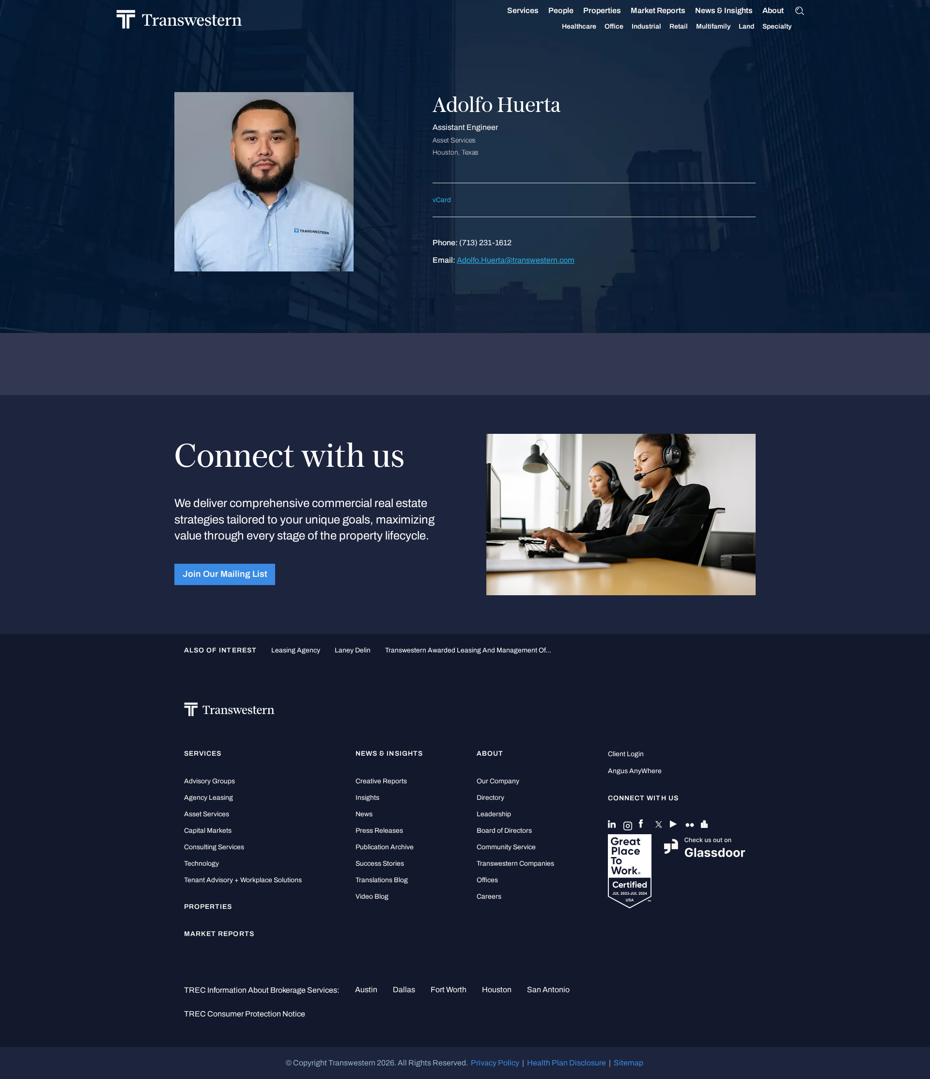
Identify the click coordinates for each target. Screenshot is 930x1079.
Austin (366, 989)
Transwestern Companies (515, 863)
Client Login (626, 754)
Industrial (646, 26)
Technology (201, 863)
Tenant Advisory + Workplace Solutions (243, 880)
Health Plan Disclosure (566, 1063)
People (561, 10)
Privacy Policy (495, 1063)
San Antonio (548, 989)
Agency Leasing (208, 797)
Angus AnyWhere (635, 771)
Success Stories (380, 863)
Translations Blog (382, 880)
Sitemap (628, 1063)
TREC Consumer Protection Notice (244, 1014)
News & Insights (724, 10)
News (364, 814)
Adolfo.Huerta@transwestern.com (515, 260)
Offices (487, 880)
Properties (602, 10)
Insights (367, 797)
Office (613, 26)
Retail (678, 26)
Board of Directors (504, 830)
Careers (489, 896)
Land (746, 26)
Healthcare (579, 26)
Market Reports (658, 10)
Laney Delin (353, 650)
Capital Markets (208, 830)
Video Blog (372, 896)
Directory (490, 797)
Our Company (498, 781)
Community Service (506, 847)
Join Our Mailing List (225, 574)
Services (523, 10)
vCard (442, 200)
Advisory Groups (209, 781)
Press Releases (379, 830)
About (773, 10)
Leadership (494, 814)
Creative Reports (381, 781)
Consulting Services (214, 847)
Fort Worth (448, 989)
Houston (497, 989)
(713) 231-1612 (485, 242)
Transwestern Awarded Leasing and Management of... (468, 650)
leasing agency (295, 650)
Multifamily (713, 26)
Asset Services (206, 814)
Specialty (776, 26)
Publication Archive (385, 847)
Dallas (404, 989)
